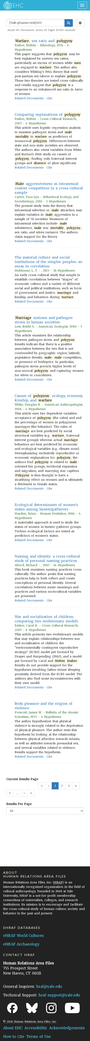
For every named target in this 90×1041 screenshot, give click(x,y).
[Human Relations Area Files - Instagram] (51, 1008)
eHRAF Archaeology (21, 944)
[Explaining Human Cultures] (12, 5)
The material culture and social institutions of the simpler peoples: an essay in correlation (48, 261)
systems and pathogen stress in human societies (43, 320)
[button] (24, 793)
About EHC (12, 1028)
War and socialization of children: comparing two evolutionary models (46, 619)
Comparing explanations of (47, 114)
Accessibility (35, 1028)
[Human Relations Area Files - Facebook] (12, 1008)
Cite (49, 98)
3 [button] (69, 786)
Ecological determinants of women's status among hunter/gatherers (46, 507)
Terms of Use (38, 1036)
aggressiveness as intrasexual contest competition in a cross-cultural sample (49, 188)
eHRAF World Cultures (23, 935)
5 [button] (10, 793)
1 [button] (55, 786)
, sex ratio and (43, 41)
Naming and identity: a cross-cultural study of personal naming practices (47, 558)
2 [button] (62, 786)
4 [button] (76, 786)
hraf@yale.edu (49, 986)
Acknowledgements (67, 1028)
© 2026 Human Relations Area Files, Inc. (30, 1021)
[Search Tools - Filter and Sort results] (80, 23)
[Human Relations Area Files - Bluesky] (32, 1008)
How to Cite (13, 1036)
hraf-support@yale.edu (59, 995)
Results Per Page (19, 804)
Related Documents (29, 98)
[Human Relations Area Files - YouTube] (72, 1008)
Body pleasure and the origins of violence (43, 705)
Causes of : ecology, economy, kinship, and (49, 398)
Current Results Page (22, 779)
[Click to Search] (68, 23)
